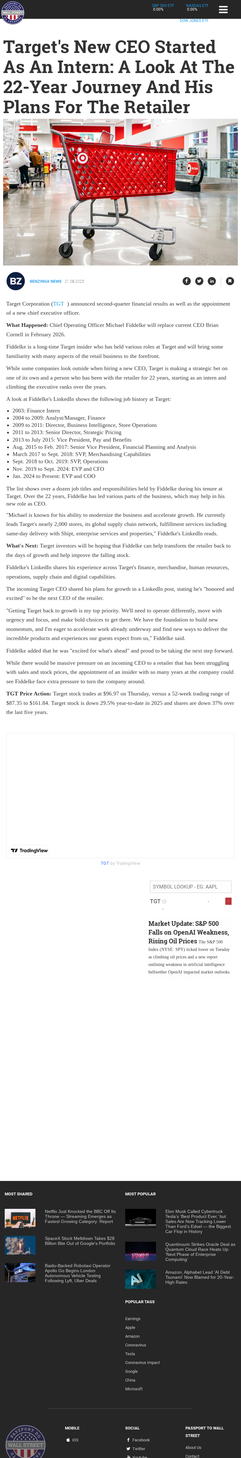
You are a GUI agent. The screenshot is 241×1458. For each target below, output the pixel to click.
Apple (130, 1327)
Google (131, 1371)
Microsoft (133, 1389)
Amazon (132, 1336)
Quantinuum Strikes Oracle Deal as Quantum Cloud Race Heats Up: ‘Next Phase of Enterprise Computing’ (200, 1252)
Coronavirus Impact (142, 1362)
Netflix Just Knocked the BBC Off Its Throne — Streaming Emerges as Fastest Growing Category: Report (80, 1216)
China (130, 1380)
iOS (75, 1440)
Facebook (141, 1440)
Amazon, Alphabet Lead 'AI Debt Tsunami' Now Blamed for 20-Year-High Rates (199, 1277)
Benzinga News (46, 281)
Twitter (138, 1448)
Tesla (130, 1353)
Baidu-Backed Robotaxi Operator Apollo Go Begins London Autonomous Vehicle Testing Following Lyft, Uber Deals (77, 1273)
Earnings (133, 1318)
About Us (193, 1447)
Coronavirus (135, 1345)
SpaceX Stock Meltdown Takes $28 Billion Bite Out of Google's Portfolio (80, 1241)
